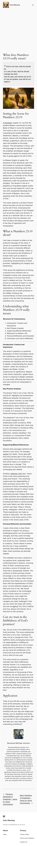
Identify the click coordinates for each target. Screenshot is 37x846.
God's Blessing (15, 5)
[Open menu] (33, 5)
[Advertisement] (18, 30)
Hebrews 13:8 (16, 474)
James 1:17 (7, 454)
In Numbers (7, 123)
